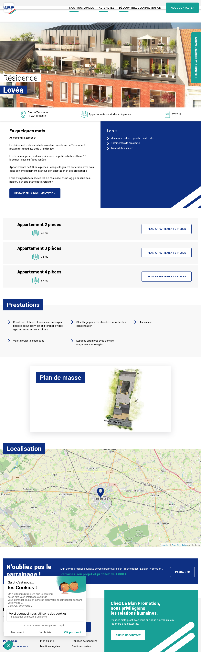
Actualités (106, 7)
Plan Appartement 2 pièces (166, 228)
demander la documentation (35, 193)
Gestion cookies (81, 646)
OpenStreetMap (179, 544)
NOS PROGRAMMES (81, 7)
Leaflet (165, 544)
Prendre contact (128, 635)
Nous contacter (182, 7)
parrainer (182, 572)
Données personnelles (84, 640)
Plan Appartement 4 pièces (166, 276)
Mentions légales (50, 646)
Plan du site (47, 640)
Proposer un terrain (15, 646)
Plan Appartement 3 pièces (166, 252)
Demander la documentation (196, 57)
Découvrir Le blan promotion (140, 7)
